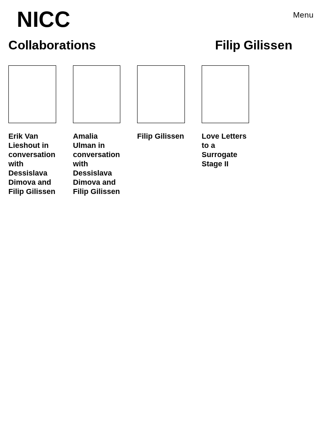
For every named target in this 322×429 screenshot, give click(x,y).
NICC (43, 19)
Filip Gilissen (160, 136)
